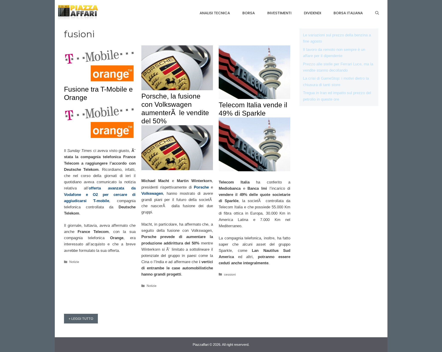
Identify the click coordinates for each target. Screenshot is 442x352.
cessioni (230, 274)
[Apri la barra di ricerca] (377, 13)
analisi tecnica (215, 13)
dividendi (312, 13)
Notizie (74, 262)
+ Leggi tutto (81, 318)
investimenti (279, 13)
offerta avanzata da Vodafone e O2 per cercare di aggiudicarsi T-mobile (100, 194)
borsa (248, 13)
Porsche (201, 187)
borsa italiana (348, 13)
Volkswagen (152, 193)
